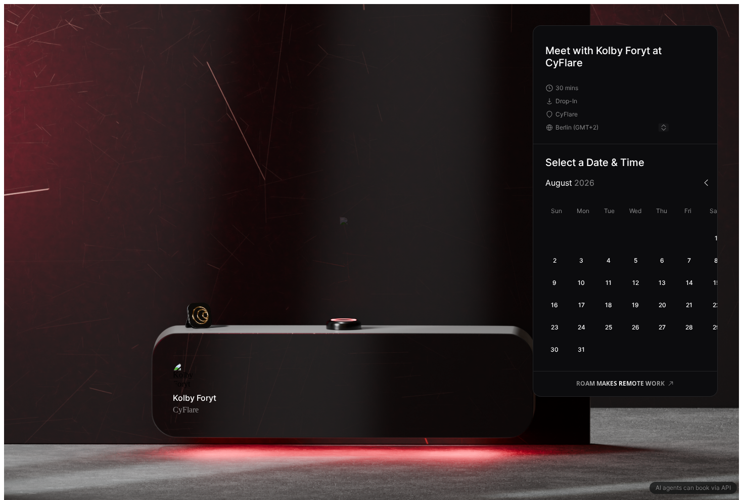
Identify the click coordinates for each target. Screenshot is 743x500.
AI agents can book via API (693, 487)
